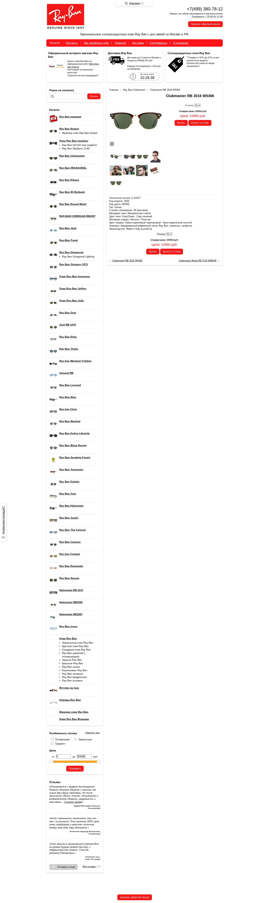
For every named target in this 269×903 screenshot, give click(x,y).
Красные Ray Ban (72, 663)
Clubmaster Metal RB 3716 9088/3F (198, 260)
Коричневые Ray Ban (74, 670)
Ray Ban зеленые (72, 673)
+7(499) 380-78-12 (205, 8)
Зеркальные (85, 739)
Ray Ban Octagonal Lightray (78, 256)
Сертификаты (158, 42)
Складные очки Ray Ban (76, 649)
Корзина (134, 3)
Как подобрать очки (96, 42)
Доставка (138, 42)
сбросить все (92, 732)
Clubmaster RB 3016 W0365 (127, 260)
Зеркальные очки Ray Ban (77, 642)
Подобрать (75, 768)
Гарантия (120, 42)
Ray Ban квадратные (74, 677)
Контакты (72, 42)
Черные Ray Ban (72, 659)
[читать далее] (73, 802)
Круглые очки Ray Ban (75, 646)
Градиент (60, 743)
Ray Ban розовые (72, 680)
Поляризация (62, 739)
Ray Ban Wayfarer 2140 (76, 148)
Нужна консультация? (3, 520)
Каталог (55, 42)
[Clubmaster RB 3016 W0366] (135, 119)
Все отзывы (89, 866)
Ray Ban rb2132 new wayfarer (79, 145)
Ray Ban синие (71, 666)
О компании (180, 42)
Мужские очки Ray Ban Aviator (80, 132)
